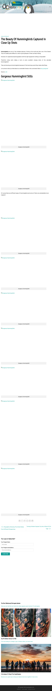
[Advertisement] (26, 23)
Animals (2, 36)
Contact (19, 689)
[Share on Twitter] (25, 521)
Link (6, 72)
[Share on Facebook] (22, 521)
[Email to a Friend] (27, 521)
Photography (6, 36)
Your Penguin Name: (5, 542)
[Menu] (50, 6)
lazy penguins (44, 68)
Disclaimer (24, 689)
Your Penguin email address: (7, 547)
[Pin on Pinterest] (30, 521)
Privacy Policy (31, 689)
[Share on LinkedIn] (32, 521)
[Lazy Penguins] (15, 7)
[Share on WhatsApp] (19, 521)
